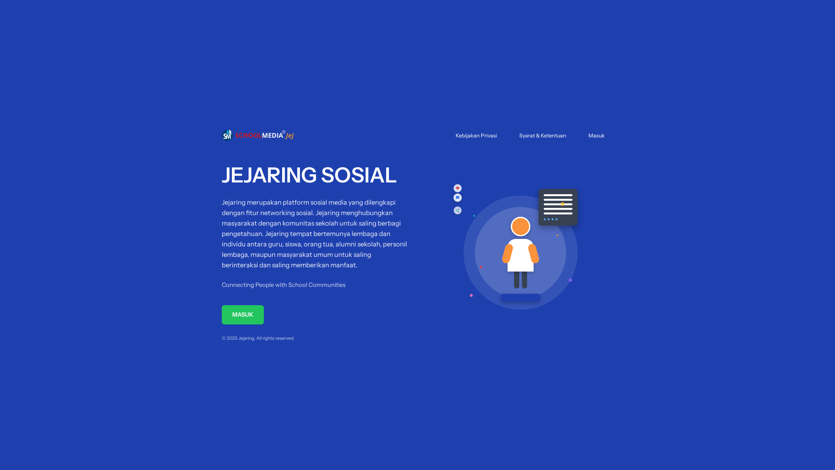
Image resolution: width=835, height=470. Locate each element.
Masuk (596, 135)
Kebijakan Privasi (476, 135)
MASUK (242, 314)
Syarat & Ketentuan (542, 135)
